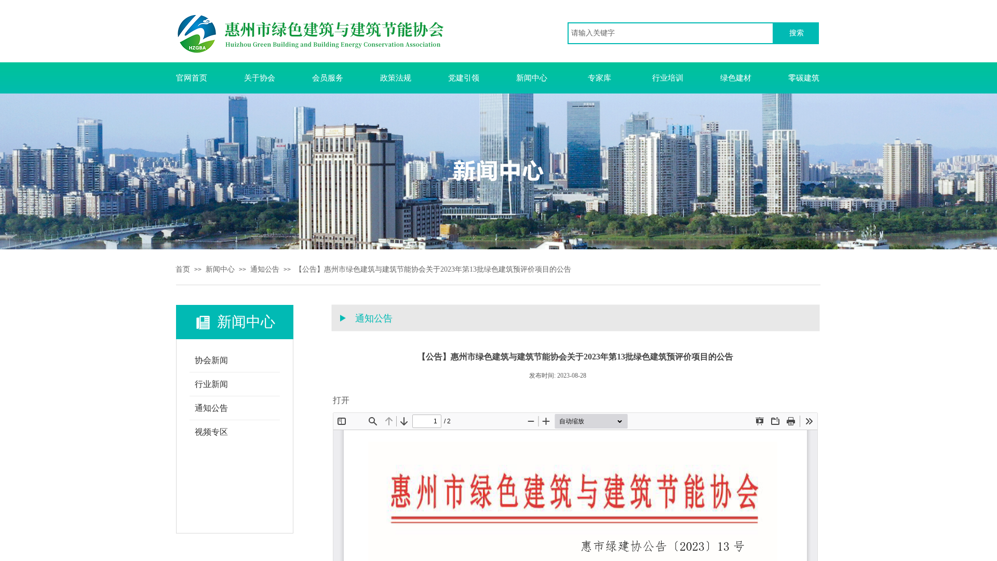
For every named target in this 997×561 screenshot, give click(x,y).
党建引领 (463, 78)
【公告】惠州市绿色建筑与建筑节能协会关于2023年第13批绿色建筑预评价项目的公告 (433, 269)
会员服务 (327, 78)
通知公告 (264, 269)
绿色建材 (735, 78)
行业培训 (667, 78)
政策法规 (395, 78)
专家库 (599, 78)
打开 (341, 400)
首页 (183, 269)
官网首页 (191, 78)
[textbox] (671, 33)
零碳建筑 (803, 78)
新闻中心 (531, 78)
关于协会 (259, 78)
